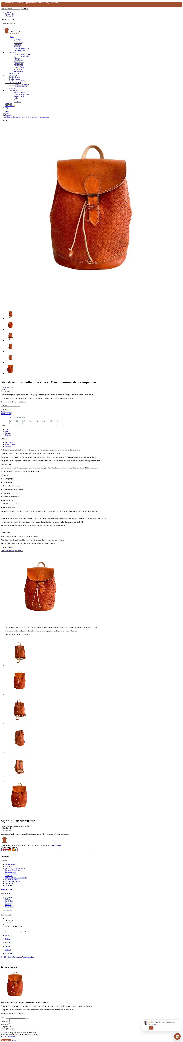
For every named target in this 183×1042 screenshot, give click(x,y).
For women (11, 75)
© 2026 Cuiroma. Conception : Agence (14, 957)
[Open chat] (177, 1036)
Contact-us (8, 885)
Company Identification (13, 870)
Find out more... (56, 845)
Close (3, 1029)
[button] (177, 1036)
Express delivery (10, 864)
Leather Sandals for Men (20, 54)
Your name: (5, 1024)
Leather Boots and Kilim (17, 81)
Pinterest (8, 435)
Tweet (7, 431)
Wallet (16, 98)
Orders (7, 899)
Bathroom (12, 88)
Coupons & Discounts (12, 881)
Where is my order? (11, 879)
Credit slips (9, 901)
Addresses (8, 903)
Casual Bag (17, 41)
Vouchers (8, 905)
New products (10, 883)
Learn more (11, 1036)
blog (6, 108)
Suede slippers (18, 66)
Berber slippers (19, 69)
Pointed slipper (19, 60)
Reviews (8, 446)
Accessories (11, 90)
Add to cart (6, 410)
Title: (3, 1017)
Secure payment (10, 872)
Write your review (8, 387)
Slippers (14, 58)
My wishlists (9, 907)
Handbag (17, 46)
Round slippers (19, 62)
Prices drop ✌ (10, 106)
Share (7, 429)
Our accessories (17, 92)
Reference (4, 547)
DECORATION (13, 83)
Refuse (14, 1040)
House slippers (18, 71)
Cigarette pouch (19, 96)
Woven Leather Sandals (21, 56)
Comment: (5, 1022)
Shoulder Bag (18, 43)
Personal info (9, 897)
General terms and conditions (15, 868)
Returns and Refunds (12, 874)
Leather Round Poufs (21, 86)
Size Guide (8, 876)
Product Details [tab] (10, 444)
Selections (8, 104)
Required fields (6, 1027)
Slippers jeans (18, 64)
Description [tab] (9, 442)
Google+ (8, 433)
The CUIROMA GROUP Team (16, 878)
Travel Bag (17, 45)
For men (10, 52)
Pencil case (17, 102)
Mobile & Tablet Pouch (21, 94)
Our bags (15, 39)
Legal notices (9, 866)
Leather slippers (14, 79)
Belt (15, 100)
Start (151, 1028)
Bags (9, 37)
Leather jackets (14, 73)
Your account (6, 889)
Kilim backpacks (19, 50)
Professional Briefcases (21, 48)
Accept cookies (6, 1040)
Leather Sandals (14, 77)
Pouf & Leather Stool (19, 85)
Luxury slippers (19, 67)
